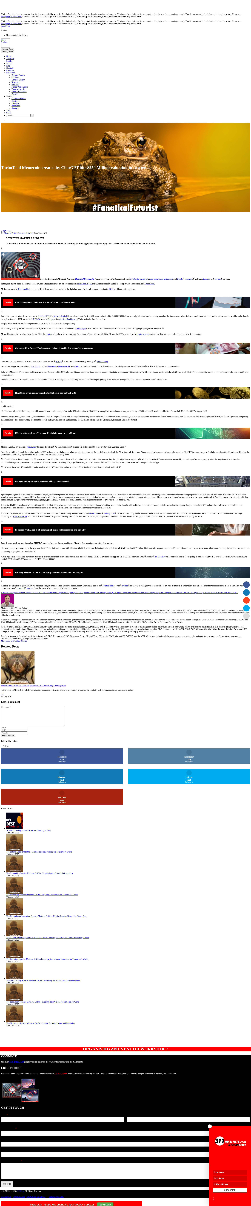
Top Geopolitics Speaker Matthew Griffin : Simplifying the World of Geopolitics (39, 873)
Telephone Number (9, 1139)
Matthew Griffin (11, 233)
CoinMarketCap (20, 516)
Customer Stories (19, 98)
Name (4, 1115)
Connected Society (26, 233)
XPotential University (139, 279)
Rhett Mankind (24, 289)
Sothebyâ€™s (44, 316)
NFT (111, 289)
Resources (10, 73)
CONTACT (6, 1197)
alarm (29, 588)
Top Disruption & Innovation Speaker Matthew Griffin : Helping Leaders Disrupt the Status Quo (46, 916)
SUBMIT (7, 1184)
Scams (186, 592)
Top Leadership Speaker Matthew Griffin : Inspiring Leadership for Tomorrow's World (42, 895)
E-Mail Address (8, 1129)
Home (8, 56)
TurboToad (149, 284)
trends (179, 279)
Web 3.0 (227, 592)
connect (189, 279)
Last (128, 1124)
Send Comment (8, 736)
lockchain (36, 366)
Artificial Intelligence (68, 319)
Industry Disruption (114, 592)
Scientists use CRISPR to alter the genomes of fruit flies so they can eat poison (33, 685)
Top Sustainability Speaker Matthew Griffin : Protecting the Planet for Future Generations (43, 980)
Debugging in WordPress (11, 16)
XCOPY (36, 319)
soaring (59, 361)
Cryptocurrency (63, 592)
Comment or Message (11, 1161)
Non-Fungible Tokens (168, 592)
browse (218, 279)
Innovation (16, 106)
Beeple (50, 319)
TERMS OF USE (56, 1197)
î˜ (7, 231)
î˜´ (10, 231)
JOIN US (10, 58)
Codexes (15, 77)
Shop (8, 113)
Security (192, 592)
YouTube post (81, 328)
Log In (9, 61)
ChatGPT (38, 592)
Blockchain (29, 592)
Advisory (15, 101)
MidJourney (31, 447)
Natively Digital (60, 316)
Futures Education (19, 91)
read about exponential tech (161, 279)
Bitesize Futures (18, 75)
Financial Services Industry (95, 592)
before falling (102, 361)
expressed (21, 588)
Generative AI (64, 366)
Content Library (18, 80)
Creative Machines (49, 592)
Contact (9, 68)
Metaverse (51, 366)
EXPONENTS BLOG (36, 1197)
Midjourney (154, 592)
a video (125, 586)
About (9, 63)
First (2, 1124)
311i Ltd (20, 1191)
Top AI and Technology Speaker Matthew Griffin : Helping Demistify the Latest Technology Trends (47, 937)
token (76, 366)
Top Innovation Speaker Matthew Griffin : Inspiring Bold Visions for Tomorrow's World (42, 1002)
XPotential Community (84, 279)
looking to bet (109, 513)
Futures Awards (18, 89)
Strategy (15, 108)
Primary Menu (7, 49)
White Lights (108, 586)
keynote (206, 279)
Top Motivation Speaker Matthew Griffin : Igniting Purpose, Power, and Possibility (40, 1023)
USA (221, 592)
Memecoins (136, 592)
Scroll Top (5, 26)
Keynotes (10, 70)
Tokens (207, 592)
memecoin (93, 513)
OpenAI (180, 592)
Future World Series (20, 87)
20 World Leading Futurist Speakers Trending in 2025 (28, 830)
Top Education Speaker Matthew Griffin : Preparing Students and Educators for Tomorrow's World (47, 959)
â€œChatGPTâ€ (85, 284)
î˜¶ (5, 231)
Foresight (15, 103)
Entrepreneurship (77, 592)
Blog (8, 66)
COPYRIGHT (19, 1197)
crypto (48, 334)
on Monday (159, 557)
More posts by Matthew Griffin (14, 641)
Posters (14, 94)
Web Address (7, 1150)
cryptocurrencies (143, 334)
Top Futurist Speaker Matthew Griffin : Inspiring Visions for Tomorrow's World (39, 852)
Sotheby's (200, 592)
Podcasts (15, 84)
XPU (8, 110)
